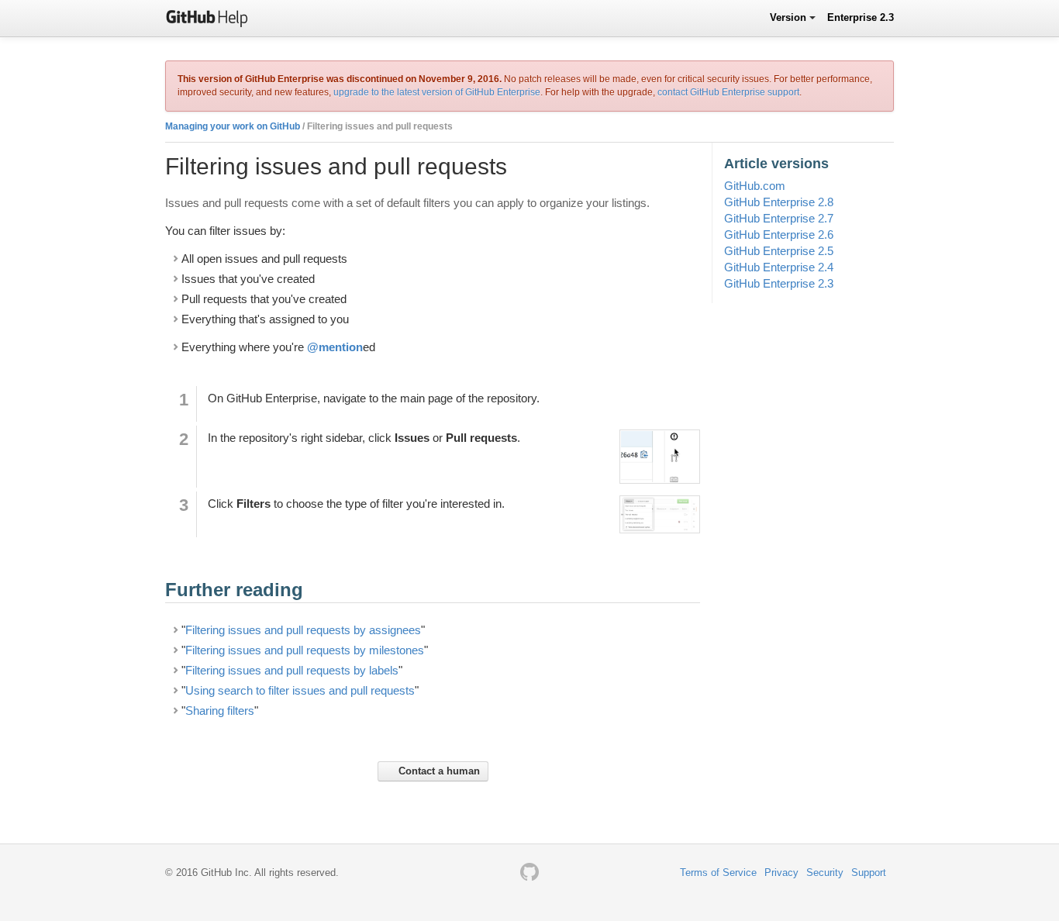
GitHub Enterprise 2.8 (778, 202)
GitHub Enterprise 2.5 (778, 250)
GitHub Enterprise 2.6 (778, 234)
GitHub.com (754, 185)
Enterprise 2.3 (860, 17)
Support (868, 872)
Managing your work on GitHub (232, 126)
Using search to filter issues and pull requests (300, 690)
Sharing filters (219, 710)
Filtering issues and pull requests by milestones (304, 650)
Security (824, 872)
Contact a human (437, 771)
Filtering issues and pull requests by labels (291, 670)
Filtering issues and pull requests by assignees (303, 629)
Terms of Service (718, 872)
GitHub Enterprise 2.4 (778, 267)
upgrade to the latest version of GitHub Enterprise (436, 92)
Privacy (781, 872)
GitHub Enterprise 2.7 (778, 218)
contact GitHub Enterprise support (728, 92)
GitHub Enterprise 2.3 (778, 283)
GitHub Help (207, 17)
